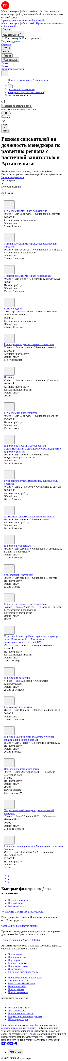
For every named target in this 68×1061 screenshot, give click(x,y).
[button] (5, 63)
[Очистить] (6, 113)
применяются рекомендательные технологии (29, 1026)
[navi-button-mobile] (4, 73)
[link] (7, 55)
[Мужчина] (9, 204)
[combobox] (16, 106)
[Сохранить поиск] (4, 126)
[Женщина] (9, 474)
